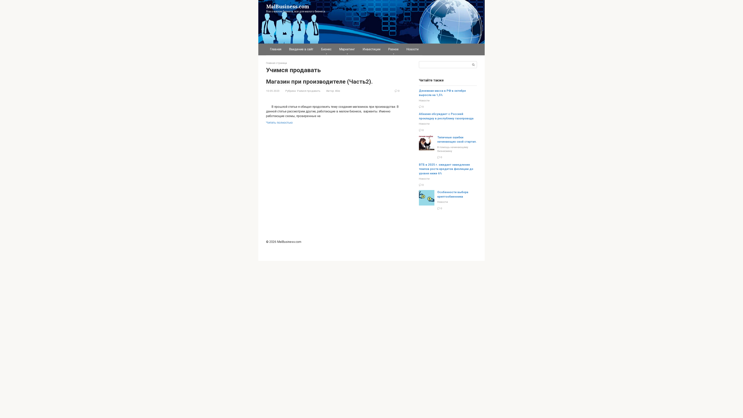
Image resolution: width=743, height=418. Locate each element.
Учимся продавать (308, 90)
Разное (393, 49)
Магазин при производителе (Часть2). (319, 81)
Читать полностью (279, 122)
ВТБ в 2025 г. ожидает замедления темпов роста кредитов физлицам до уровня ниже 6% (446, 169)
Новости (412, 49)
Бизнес (326, 49)
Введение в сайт (301, 49)
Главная (275, 49)
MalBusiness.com (287, 6)
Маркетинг (347, 49)
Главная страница (276, 63)
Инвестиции (371, 49)
